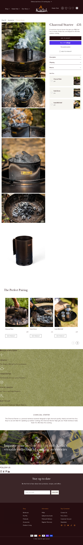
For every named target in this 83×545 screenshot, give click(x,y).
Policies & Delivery (47, 519)
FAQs (43, 512)
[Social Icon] (1, 472)
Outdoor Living (27, 525)
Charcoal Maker (58, 79)
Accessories (11, 20)
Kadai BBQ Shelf (58, 102)
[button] (7, 8)
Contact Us (64, 512)
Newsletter (64, 522)
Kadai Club (55, 8)
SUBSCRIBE (55, 492)
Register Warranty (47, 522)
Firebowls (25, 519)
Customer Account (66, 519)
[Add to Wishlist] (26, 300)
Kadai (39, 538)
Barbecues (26, 512)
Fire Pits (25, 516)
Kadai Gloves (57, 91)
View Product (36, 336)
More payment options (65, 46)
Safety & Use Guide (47, 516)
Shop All (4, 20)
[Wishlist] (73, 8)
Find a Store (64, 516)
